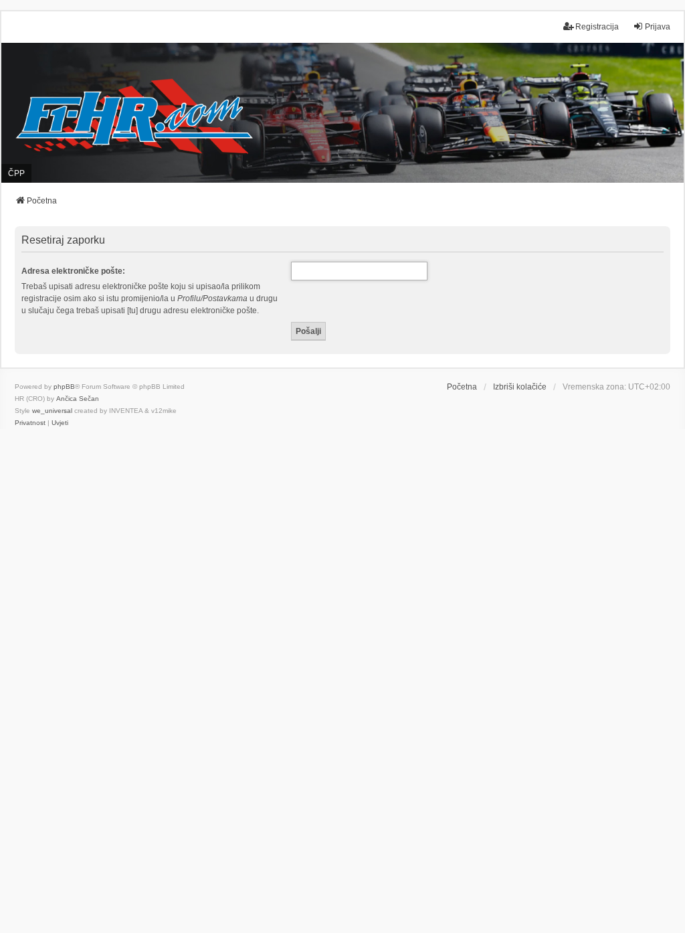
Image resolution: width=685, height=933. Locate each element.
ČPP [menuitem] (16, 173)
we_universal (52, 410)
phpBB (64, 386)
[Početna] (342, 113)
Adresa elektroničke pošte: (73, 271)
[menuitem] (30, 423)
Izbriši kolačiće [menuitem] (520, 387)
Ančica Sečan (77, 398)
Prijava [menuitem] (657, 26)
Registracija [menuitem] (597, 26)
